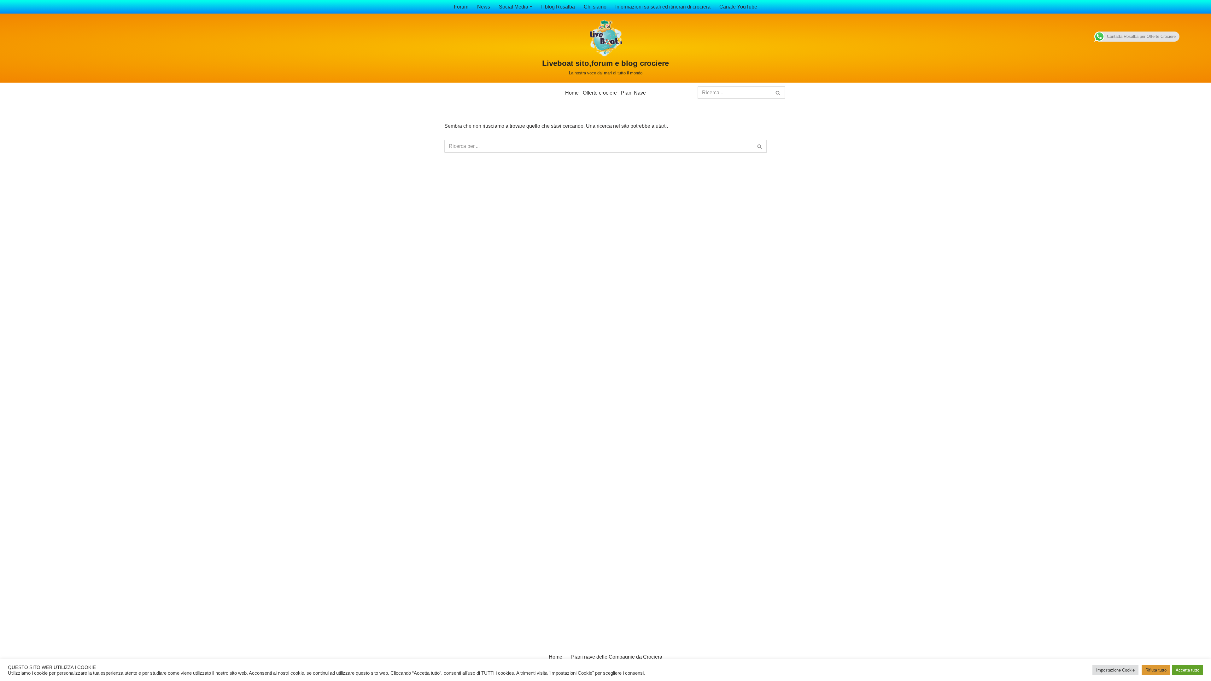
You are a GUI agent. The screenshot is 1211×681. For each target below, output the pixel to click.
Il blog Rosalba (558, 6)
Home (572, 93)
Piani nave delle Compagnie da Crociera (616, 657)
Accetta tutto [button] (1187, 670)
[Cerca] (778, 92)
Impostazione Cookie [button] (1115, 670)
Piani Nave (633, 93)
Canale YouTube (738, 6)
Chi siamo (595, 6)
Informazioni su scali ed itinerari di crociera (663, 6)
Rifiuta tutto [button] (1156, 670)
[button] (531, 6)
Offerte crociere (600, 93)
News (483, 6)
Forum (461, 6)
